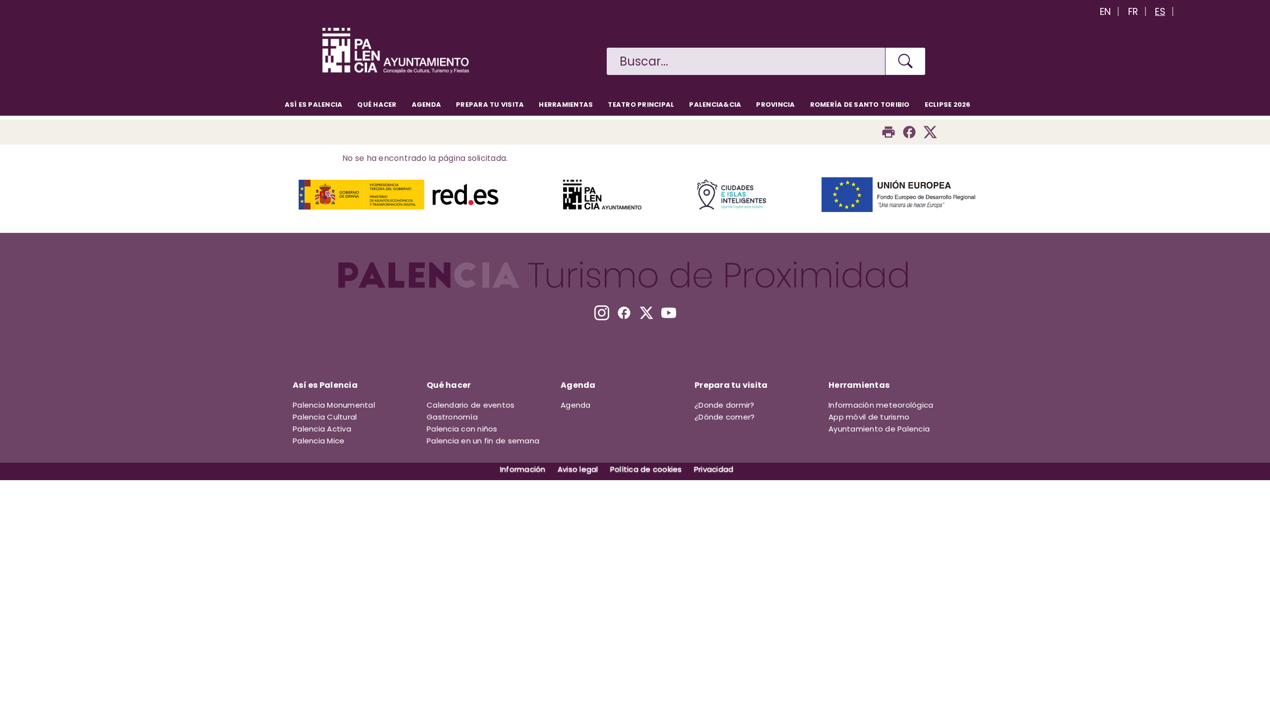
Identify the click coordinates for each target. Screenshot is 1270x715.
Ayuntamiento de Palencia (879, 429)
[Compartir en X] (930, 132)
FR (1133, 11)
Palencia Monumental (334, 405)
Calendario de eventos (470, 405)
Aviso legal (578, 469)
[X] (646, 312)
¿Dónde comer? (725, 417)
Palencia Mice (318, 440)
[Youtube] (668, 312)
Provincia (775, 104)
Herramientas (566, 104)
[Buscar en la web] (905, 61)
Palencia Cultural (325, 417)
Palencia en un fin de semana (483, 440)
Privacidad (714, 469)
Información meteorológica (880, 405)
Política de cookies (646, 469)
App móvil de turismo (868, 417)
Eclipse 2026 (948, 104)
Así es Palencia (314, 104)
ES (1160, 11)
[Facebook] (909, 132)
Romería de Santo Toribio (860, 104)
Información (523, 469)
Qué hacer (376, 104)
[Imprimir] (888, 132)
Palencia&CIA (715, 104)
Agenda (427, 104)
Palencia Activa (322, 429)
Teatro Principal (641, 104)
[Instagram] (601, 312)
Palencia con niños (462, 429)
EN (1105, 11)
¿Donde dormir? (725, 405)
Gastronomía (452, 417)
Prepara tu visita (490, 104)
